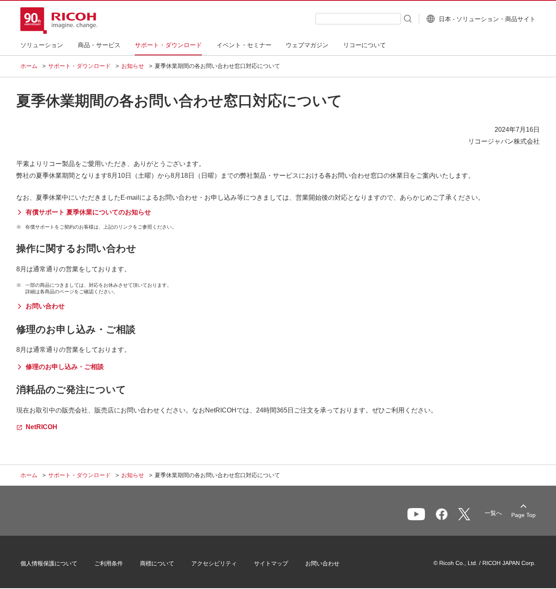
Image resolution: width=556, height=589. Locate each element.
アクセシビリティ (214, 563)
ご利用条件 (108, 563)
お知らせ (132, 66)
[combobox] (358, 18)
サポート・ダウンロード (79, 66)
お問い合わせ (322, 563)
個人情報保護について (48, 563)
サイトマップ (271, 563)
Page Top (523, 515)
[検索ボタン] (407, 18)
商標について (157, 563)
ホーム (28, 66)
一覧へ (493, 513)
